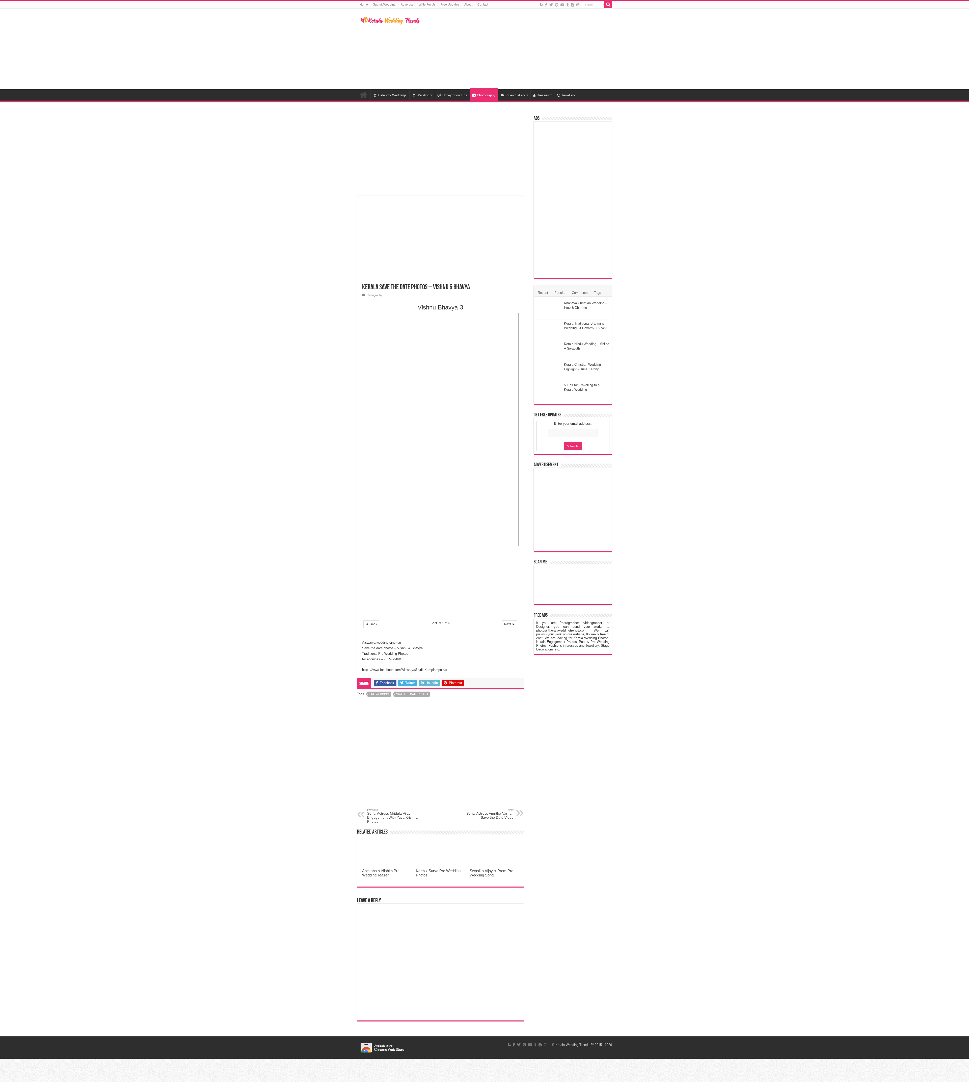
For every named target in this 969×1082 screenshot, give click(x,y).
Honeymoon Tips (454, 95)
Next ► (509, 624)
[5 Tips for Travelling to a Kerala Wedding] (548, 391)
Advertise (407, 4)
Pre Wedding (379, 694)
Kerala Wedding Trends (572, 1045)
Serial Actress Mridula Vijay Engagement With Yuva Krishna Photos (392, 815)
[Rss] (542, 5)
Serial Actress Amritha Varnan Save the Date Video (490, 813)
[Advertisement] (516, 49)
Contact (482, 4)
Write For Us (427, 4)
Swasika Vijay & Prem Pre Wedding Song (491, 873)
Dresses (543, 95)
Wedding (423, 95)
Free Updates (450, 4)
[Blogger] (572, 5)
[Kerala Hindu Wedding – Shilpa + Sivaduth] (548, 350)
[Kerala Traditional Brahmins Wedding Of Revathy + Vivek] (548, 329)
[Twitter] (551, 5)
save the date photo (412, 694)
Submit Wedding (384, 4)
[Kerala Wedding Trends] (390, 20)
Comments (580, 293)
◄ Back (371, 624)
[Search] (608, 4)
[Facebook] (546, 5)
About (468, 4)
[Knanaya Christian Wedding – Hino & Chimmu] (548, 309)
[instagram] (578, 5)
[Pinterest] (556, 5)
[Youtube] (562, 5)
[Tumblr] (567, 5)
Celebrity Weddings (392, 95)
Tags (597, 293)
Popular (560, 293)
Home (364, 4)
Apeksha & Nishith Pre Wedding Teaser (380, 873)
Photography (486, 95)
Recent (543, 293)
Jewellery (568, 95)
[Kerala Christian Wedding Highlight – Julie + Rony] (548, 371)
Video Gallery (515, 95)
